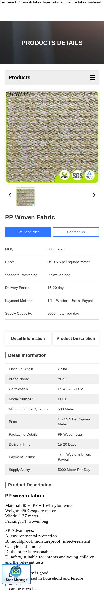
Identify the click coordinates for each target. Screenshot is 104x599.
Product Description (76, 338)
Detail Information (28, 338)
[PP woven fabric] (52, 137)
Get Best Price (28, 232)
